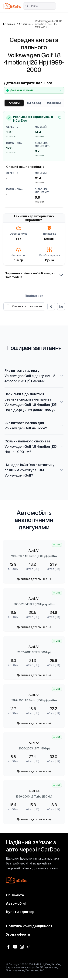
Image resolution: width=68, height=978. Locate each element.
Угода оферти (18, 934)
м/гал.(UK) (54, 103)
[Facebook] (8, 947)
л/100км (14, 103)
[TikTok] (28, 947)
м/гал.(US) (34, 103)
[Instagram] (22, 947)
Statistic (25, 24)
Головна (9, 24)
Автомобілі (16, 903)
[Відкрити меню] (61, 6)
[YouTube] (15, 947)
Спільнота (15, 895)
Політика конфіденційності (29, 926)
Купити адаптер (20, 912)
